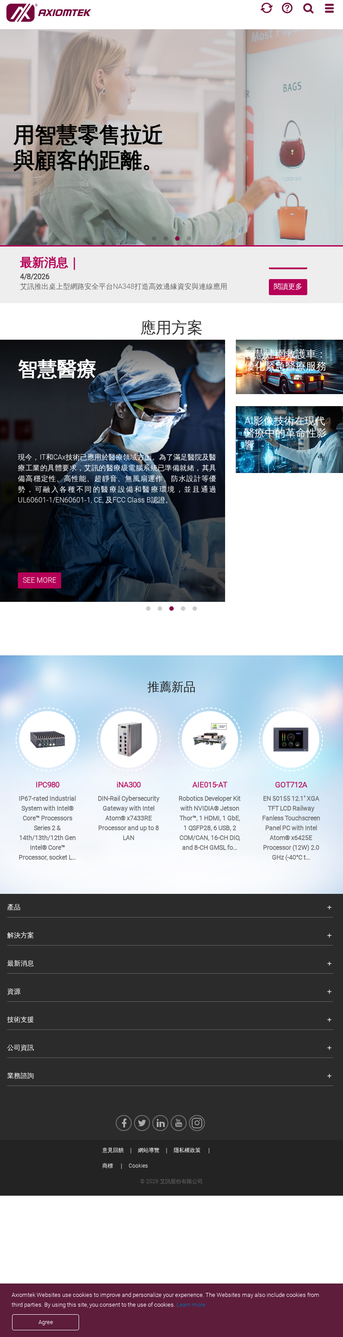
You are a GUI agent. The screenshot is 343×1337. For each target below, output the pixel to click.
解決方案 (20, 935)
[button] (154, 238)
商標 (107, 1166)
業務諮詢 (20, 1076)
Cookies (138, 1166)
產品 (14, 907)
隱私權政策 (187, 1150)
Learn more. (191, 1304)
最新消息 (20, 963)
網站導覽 (148, 1150)
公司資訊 (20, 1048)
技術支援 (20, 1020)
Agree (45, 1322)
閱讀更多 (288, 296)
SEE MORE (39, 580)
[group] (171, 133)
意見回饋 (113, 1150)
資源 (14, 991)
